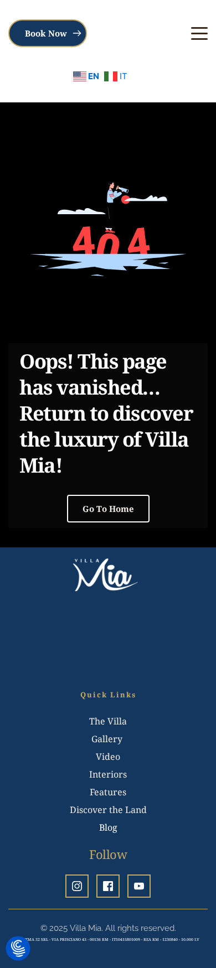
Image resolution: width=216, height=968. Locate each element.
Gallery (108, 739)
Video (108, 756)
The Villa (108, 721)
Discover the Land (108, 810)
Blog (108, 827)
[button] (199, 33)
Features (108, 792)
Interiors (108, 774)
